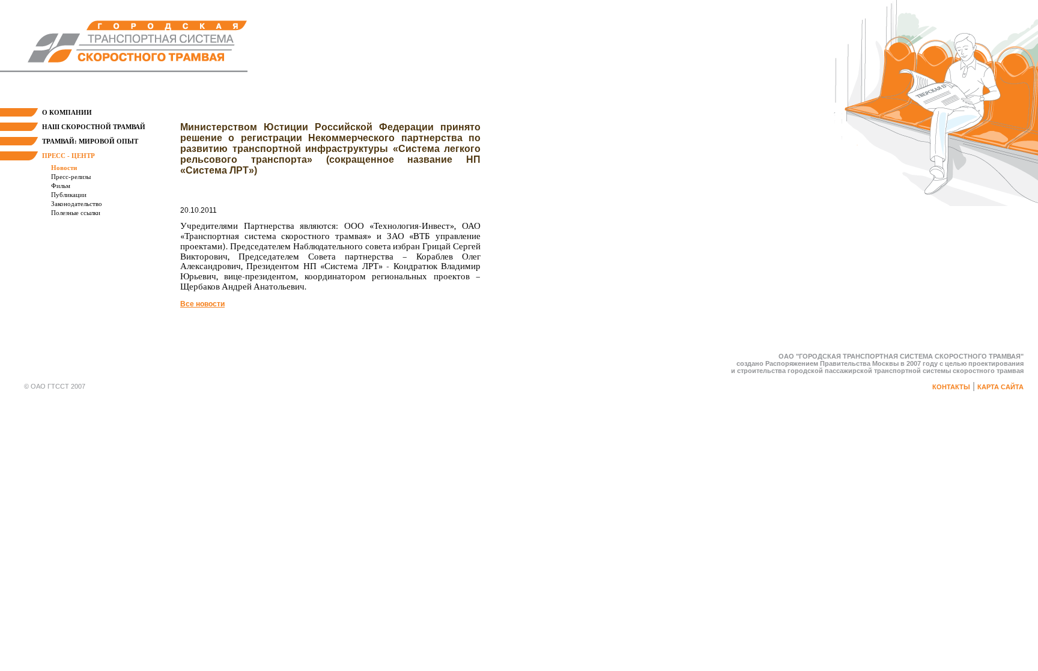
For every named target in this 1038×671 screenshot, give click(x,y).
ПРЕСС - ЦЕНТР (68, 155)
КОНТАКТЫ (951, 386)
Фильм (60, 185)
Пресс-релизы (71, 176)
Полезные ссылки (75, 212)
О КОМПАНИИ (67, 112)
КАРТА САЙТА (1000, 386)
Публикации (68, 194)
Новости (64, 167)
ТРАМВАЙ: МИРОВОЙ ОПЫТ (90, 141)
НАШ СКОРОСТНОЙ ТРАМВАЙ (93, 126)
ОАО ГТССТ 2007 (58, 386)
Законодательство (76, 203)
